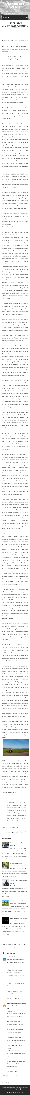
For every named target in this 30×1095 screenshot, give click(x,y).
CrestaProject (13, 1088)
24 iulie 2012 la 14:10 (13, 1071)
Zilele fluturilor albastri (17, 901)
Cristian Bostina (12, 957)
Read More (5, 859)
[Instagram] (15, 1092)
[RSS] (22, 1092)
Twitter (21, 831)
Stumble (15, 832)
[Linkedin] (13, 1092)
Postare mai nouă (7, 944)
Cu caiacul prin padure (16, 863)
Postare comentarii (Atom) (19, 1083)
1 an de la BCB (15, 23)
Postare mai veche (22, 944)
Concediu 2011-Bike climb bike (10, 27)
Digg (21, 832)
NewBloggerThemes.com (9, 1089)
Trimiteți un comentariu (10, 1076)
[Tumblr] (21, 1092)
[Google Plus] (11, 1092)
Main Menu (6, 17)
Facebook (14, 831)
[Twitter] (9, 1092)
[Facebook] (7, 1092)
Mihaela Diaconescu (13, 1003)
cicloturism (22, 25)
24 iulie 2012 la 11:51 (13, 998)
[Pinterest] (19, 1092)
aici (17, 827)
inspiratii (22, 27)
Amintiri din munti (15, 5)
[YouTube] (17, 1092)
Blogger (26, 1087)
